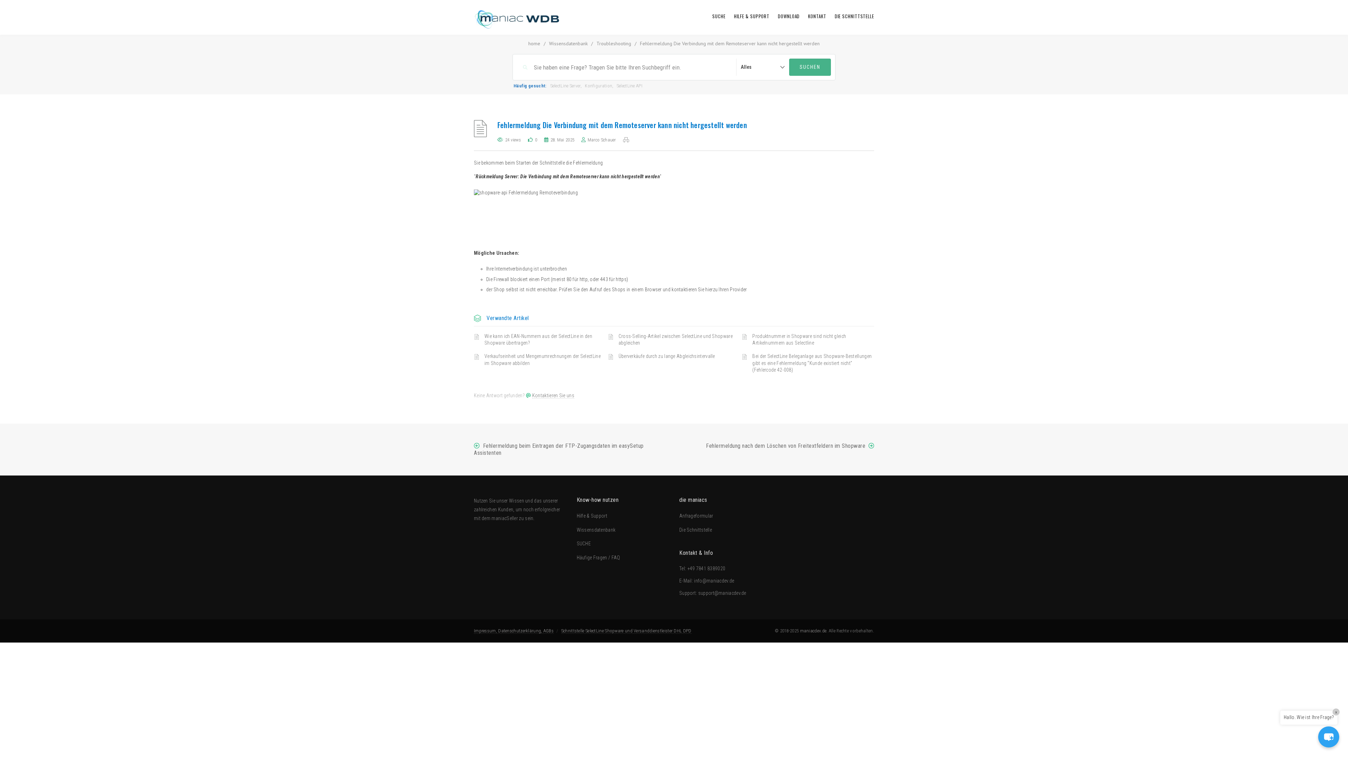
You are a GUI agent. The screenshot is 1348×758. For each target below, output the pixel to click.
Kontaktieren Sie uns (553, 395)
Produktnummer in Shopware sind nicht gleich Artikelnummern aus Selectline (799, 339)
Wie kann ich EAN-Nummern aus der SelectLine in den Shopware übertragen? (538, 339)
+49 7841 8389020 (706, 568)
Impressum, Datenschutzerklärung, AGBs (514, 630)
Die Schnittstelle (854, 16)
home (534, 43)
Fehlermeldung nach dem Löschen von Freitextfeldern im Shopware (785, 446)
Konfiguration (598, 85)
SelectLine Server (565, 85)
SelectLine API (629, 85)
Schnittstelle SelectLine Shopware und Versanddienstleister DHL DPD (626, 630)
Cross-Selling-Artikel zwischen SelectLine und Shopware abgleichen (676, 339)
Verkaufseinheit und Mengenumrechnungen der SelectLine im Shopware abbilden (542, 359)
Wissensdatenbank (568, 43)
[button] (1328, 736)
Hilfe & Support (752, 16)
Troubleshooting (613, 43)
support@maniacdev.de (722, 593)
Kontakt (817, 16)
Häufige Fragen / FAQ (598, 557)
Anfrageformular (696, 516)
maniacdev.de (813, 630)
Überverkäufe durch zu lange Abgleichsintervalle (667, 356)
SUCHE (719, 16)
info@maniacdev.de (714, 581)
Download (789, 16)
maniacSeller (504, 518)
